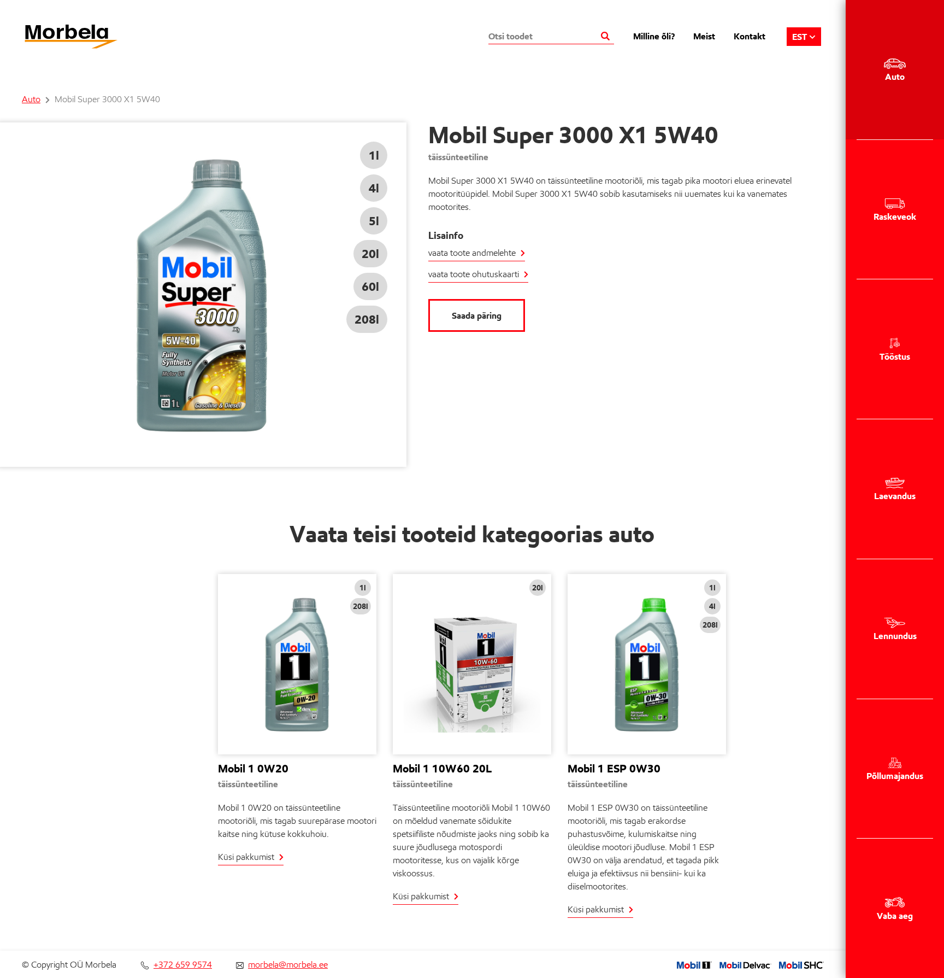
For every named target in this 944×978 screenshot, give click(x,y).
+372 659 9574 (183, 964)
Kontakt (749, 36)
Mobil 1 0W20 (253, 768)
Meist (704, 36)
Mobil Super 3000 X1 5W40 (107, 99)
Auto (895, 76)
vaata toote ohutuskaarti (473, 274)
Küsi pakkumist (246, 857)
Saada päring (477, 315)
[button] (804, 36)
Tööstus (895, 356)
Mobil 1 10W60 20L (442, 768)
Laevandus (895, 495)
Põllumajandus (894, 775)
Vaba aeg (895, 915)
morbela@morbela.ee (288, 964)
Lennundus (895, 635)
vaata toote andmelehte (472, 253)
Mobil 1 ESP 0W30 (614, 768)
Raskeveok (895, 216)
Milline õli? (654, 36)
